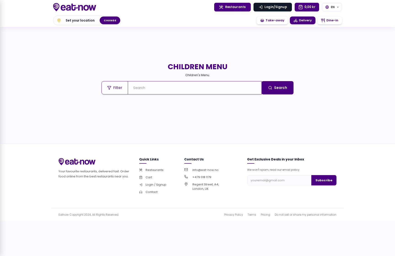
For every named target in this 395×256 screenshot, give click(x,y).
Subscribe (323, 180)
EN (333, 7)
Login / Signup (156, 184)
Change (110, 20)
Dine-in (332, 20)
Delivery (305, 20)
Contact (151, 192)
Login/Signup (275, 7)
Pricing (265, 215)
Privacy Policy (233, 215)
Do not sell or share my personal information (305, 215)
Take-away (275, 20)
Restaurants (235, 7)
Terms (252, 215)
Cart (149, 177)
